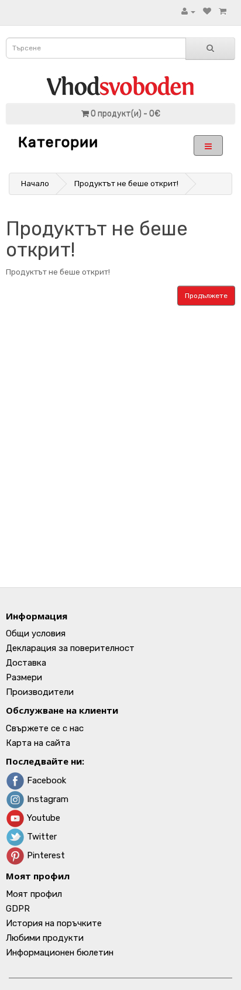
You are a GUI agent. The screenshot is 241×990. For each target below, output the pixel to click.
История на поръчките (54, 923)
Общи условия (36, 633)
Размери (24, 677)
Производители (40, 692)
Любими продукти (45, 938)
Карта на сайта (38, 743)
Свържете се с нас (45, 728)
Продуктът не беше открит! (126, 183)
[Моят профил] (188, 11)
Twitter (41, 836)
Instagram (46, 799)
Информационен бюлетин (59, 952)
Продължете (206, 296)
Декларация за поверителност (70, 648)
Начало (35, 183)
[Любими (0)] (207, 11)
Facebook (45, 780)
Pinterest (45, 855)
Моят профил (34, 894)
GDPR (18, 908)
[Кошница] (222, 11)
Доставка (26, 662)
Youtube (42, 818)
